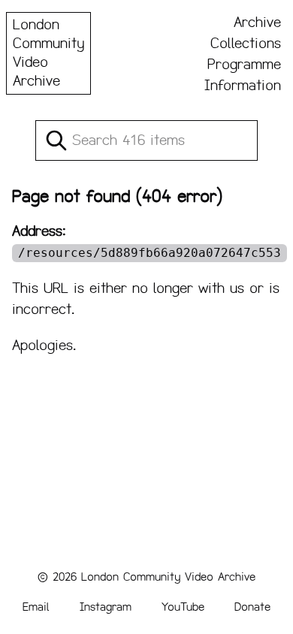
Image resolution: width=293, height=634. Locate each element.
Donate (252, 606)
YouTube (183, 606)
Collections (245, 44)
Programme (244, 65)
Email (36, 606)
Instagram (105, 606)
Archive (257, 23)
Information (242, 86)
